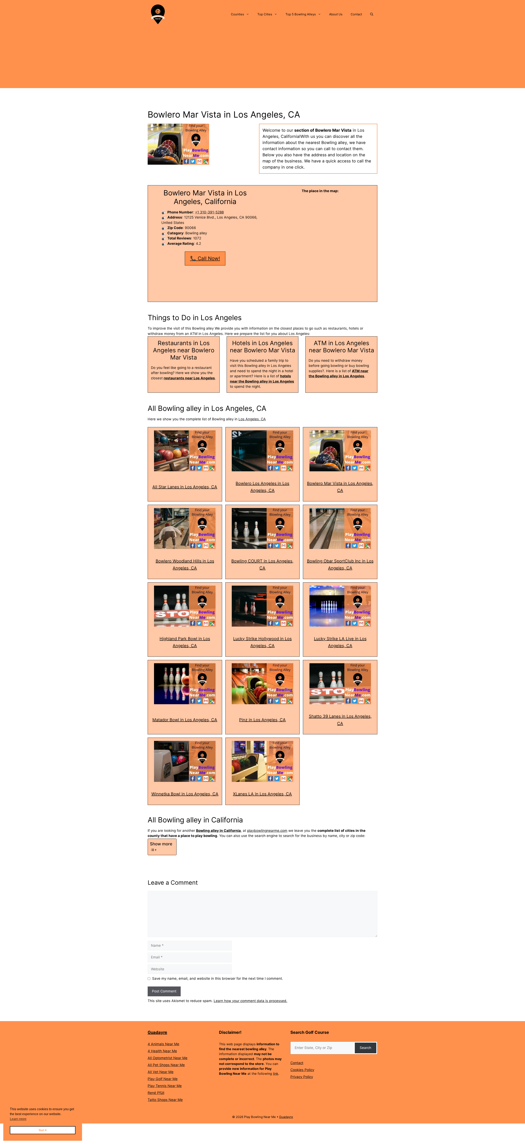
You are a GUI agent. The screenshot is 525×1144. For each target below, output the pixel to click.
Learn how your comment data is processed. (250, 1001)
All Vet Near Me (160, 1072)
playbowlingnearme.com (267, 831)
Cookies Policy (302, 1070)
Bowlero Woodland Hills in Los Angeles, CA (185, 565)
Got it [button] (43, 1130)
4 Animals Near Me (163, 1044)
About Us (335, 14)
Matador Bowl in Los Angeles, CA (184, 719)
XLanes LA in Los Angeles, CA (262, 793)
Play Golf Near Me (163, 1079)
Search (365, 1048)
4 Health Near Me (162, 1051)
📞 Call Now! (205, 258)
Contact (356, 14)
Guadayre (157, 1032)
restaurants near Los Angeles (189, 378)
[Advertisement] (262, 59)
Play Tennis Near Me (165, 1086)
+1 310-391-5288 (209, 212)
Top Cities (264, 14)
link (275, 1073)
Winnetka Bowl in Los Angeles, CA (184, 793)
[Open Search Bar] (371, 14)
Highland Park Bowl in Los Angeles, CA (185, 642)
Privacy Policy (301, 1077)
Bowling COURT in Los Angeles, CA (262, 565)
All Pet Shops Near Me (166, 1065)
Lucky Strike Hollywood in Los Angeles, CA (262, 642)
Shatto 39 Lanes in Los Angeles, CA (340, 720)
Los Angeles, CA (252, 419)
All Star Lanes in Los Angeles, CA (184, 486)
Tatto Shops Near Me (165, 1100)
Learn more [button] (18, 1119)
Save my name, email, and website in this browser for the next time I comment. (217, 978)
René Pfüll (156, 1093)
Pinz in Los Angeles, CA (262, 719)
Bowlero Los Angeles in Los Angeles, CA (262, 487)
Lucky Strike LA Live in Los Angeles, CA (340, 642)
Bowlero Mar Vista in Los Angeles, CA (340, 487)
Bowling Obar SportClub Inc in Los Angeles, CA (340, 565)
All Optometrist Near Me (167, 1058)
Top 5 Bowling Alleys (300, 14)
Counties (237, 14)
